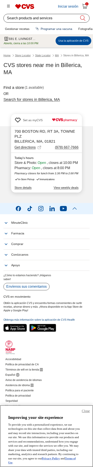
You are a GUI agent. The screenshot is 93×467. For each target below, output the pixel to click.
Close (86, 411)
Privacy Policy (51, 458)
